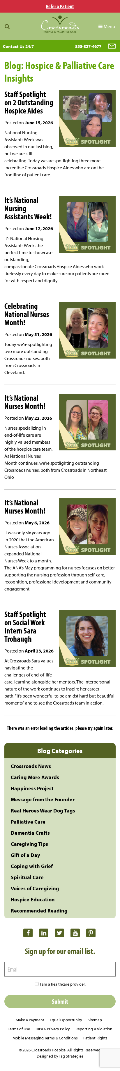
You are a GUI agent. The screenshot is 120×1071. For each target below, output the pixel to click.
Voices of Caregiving (35, 888)
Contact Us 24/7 (18, 46)
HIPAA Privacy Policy (53, 1029)
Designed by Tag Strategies (60, 1056)
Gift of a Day (25, 855)
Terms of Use (19, 1029)
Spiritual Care (27, 877)
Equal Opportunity (66, 1019)
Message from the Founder (43, 799)
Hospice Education (33, 899)
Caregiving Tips (29, 844)
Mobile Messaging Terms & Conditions (45, 1038)
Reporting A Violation (93, 1029)
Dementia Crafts (30, 832)
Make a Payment (30, 1019)
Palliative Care (28, 821)
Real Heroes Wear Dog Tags (43, 810)
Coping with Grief (32, 866)
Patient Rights (95, 1038)
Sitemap (95, 1019)
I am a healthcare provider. (63, 984)
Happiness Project (32, 788)
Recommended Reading (39, 910)
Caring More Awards (35, 777)
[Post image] (85, 119)
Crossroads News (31, 766)
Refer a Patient (60, 6)
